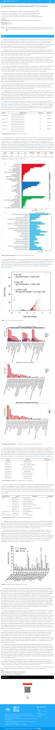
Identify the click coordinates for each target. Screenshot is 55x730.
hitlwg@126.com (38, 20)
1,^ (8, 11)
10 (25, 650)
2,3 (35, 11)
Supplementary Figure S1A (43, 144)
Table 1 (30, 142)
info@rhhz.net (35, 728)
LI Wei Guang (31, 11)
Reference (5, 677)
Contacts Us (39, 717)
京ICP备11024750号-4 (9, 724)
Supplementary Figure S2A (46, 262)
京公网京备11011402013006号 (20, 724)
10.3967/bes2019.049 (7, 7)
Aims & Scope (39, 710)
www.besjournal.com (23, 102)
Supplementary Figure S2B (6, 267)
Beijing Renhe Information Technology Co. (18, 728)
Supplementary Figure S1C (48, 149)
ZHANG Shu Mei (13, 11)
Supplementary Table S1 (9, 102)
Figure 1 (16, 261)
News (45, 714)
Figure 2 (30, 541)
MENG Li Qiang (23, 11)
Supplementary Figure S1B (19, 147)
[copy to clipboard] (6, 30)
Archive (45, 711)
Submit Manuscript (40, 713)
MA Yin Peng (4, 11)
